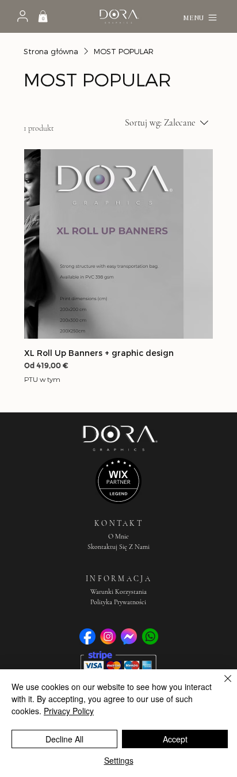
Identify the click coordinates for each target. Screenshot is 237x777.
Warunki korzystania (118, 592)
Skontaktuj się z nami (118, 547)
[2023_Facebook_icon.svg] (87, 636)
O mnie (118, 536)
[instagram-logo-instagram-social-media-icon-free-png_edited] (108, 636)
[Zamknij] (221, 685)
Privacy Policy (69, 711)
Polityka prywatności (118, 602)
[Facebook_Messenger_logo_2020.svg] (129, 636)
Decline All (64, 739)
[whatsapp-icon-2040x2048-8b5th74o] (150, 636)
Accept (175, 739)
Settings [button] (118, 760)
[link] (43, 16)
